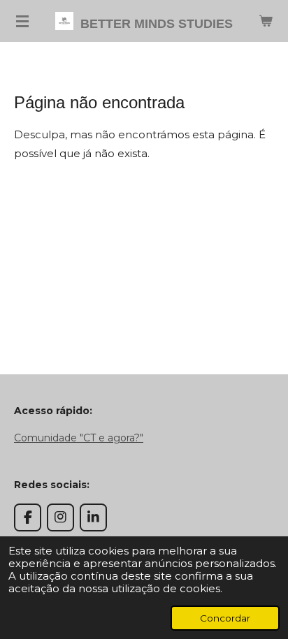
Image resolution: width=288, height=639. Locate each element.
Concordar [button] (225, 618)
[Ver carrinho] (265, 21)
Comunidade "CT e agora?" (78, 438)
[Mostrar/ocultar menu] (22, 21)
